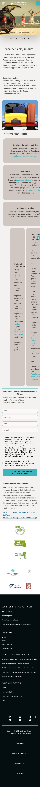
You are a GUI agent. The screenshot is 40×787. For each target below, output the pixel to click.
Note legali (20, 743)
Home (12, 39)
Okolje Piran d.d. (33, 340)
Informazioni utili (7, 692)
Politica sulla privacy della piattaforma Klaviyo (20, 518)
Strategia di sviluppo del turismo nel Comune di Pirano (19, 659)
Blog (3, 700)
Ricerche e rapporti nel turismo (12, 676)
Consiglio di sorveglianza (10, 620)
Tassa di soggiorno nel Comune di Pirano (15, 663)
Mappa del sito (20, 764)
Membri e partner (7, 616)
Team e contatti (7, 611)
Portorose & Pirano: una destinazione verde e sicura (19, 672)
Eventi (4, 688)
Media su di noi (7, 648)
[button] (38, 3)
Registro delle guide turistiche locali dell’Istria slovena (19, 668)
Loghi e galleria (7, 644)
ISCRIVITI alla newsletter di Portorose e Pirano (20, 473)
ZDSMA (20, 774)
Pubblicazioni (6, 641)
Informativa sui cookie (20, 753)
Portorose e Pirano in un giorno (12, 696)
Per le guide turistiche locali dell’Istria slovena (16, 624)
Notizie (4, 637)
